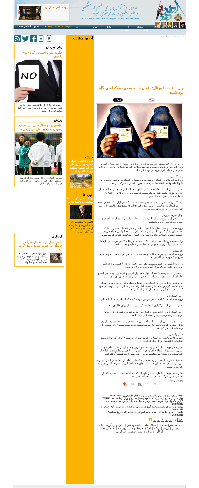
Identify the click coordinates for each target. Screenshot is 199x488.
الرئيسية (179, 36)
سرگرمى (121, 431)
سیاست (165, 36)
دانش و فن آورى (115, 425)
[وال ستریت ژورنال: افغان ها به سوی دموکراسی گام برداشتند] (139, 104)
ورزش (58, 120)
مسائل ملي (150, 425)
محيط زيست (108, 428)
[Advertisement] (40, 209)
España (48, 27)
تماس (95, 26)
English (68, 27)
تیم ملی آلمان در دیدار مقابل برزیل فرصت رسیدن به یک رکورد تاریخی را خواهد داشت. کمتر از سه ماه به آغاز (40, 180)
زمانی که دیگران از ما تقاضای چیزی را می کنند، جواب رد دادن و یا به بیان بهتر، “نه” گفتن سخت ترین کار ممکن (39, 108)
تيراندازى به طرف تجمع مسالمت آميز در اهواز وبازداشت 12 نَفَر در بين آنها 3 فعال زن (142, 406)
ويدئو (140, 431)
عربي (78, 27)
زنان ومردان (54, 47)
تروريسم (122, 428)
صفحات (125, 30)
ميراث (149, 431)
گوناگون (57, 236)
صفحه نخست (142, 28)
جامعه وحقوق (134, 425)
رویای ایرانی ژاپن (56, 7)
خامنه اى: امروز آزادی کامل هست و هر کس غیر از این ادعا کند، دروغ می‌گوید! (145, 412)
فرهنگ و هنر (136, 428)
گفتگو (148, 428)
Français (59, 27)
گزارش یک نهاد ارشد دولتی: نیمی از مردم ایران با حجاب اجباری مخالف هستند (145, 401)
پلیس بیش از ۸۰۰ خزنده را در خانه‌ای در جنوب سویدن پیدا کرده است (40, 245)
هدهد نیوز (174, 425)
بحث (109, 26)
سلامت (132, 431)
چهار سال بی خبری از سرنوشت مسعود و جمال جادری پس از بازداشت (149, 398)
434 (180, 419)
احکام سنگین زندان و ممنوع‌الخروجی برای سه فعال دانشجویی (153, 395)
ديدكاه (156, 428)
